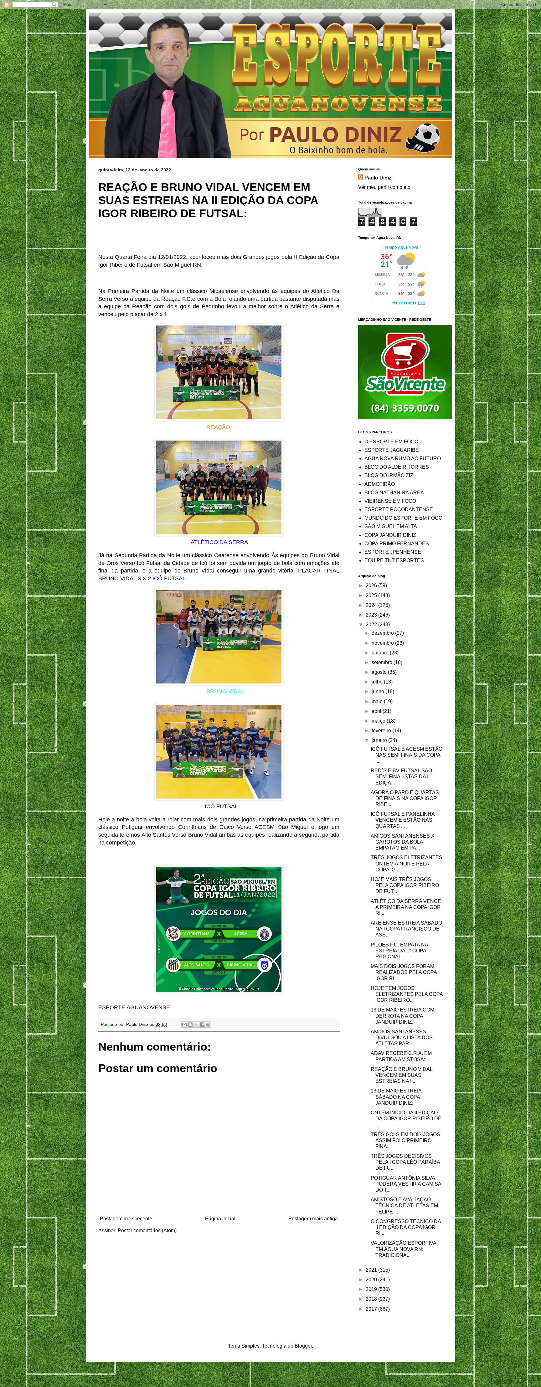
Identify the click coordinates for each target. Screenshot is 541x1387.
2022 (372, 624)
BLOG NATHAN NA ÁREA (394, 492)
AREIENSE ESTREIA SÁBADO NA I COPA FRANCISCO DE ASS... (406, 928)
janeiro (380, 740)
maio (378, 701)
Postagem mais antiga (313, 1218)
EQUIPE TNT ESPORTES (394, 560)
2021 (372, 1270)
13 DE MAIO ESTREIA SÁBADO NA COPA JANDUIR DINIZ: (396, 1096)
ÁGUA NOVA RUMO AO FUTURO (402, 458)
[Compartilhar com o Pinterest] (208, 1024)
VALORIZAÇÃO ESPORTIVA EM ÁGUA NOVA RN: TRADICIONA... (403, 1249)
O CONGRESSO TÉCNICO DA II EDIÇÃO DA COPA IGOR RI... (406, 1227)
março (379, 721)
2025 (372, 595)
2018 (372, 1299)
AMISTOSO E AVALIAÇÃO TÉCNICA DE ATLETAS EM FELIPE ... (404, 1205)
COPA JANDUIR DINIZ (390, 535)
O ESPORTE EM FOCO (391, 441)
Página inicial (220, 1218)
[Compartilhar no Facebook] (202, 1024)
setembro (383, 662)
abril (377, 711)
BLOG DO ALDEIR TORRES (396, 467)
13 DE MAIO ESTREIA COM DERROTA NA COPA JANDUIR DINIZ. (402, 1015)
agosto (380, 672)
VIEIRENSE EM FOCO (390, 501)
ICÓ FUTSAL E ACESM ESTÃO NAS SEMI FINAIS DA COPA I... (406, 755)
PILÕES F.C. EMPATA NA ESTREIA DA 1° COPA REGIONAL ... (399, 950)
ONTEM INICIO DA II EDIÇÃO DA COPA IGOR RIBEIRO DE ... (406, 1118)
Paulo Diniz (377, 177)
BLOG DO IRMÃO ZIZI (389, 475)
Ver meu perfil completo (384, 187)
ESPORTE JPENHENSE (392, 552)
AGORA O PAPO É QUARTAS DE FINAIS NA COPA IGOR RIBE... (405, 798)
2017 (372, 1309)
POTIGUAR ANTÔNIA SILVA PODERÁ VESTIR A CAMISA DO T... (406, 1184)
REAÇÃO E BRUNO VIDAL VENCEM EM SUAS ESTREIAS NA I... (401, 1075)
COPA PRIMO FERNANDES (396, 543)
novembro (383, 643)
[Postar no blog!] (190, 1024)
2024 (372, 605)
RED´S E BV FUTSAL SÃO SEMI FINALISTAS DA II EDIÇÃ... (401, 776)
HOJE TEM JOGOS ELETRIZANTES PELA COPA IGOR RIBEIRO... (407, 994)
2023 (372, 615)
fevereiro (382, 730)
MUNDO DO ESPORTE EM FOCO (403, 518)
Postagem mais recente (126, 1218)
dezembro (383, 633)
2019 (372, 1289)
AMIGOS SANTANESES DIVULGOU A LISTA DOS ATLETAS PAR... (402, 1037)
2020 (372, 1279)
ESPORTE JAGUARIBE (391, 450)
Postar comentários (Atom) (147, 1230)
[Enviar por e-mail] (184, 1024)
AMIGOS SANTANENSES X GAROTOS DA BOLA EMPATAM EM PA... (403, 841)
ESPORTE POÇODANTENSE (398, 509)
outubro (381, 652)
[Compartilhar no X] (196, 1024)
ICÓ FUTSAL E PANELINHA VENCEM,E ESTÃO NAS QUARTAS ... (403, 820)
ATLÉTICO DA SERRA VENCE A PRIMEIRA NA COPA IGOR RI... (406, 907)
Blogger (303, 1346)
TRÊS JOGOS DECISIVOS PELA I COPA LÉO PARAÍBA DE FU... (405, 1162)
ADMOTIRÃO (379, 484)
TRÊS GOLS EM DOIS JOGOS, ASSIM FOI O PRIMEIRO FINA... (406, 1140)
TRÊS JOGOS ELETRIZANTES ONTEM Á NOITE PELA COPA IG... (406, 863)
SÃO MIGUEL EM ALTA (390, 526)
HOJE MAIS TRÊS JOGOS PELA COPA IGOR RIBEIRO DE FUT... (405, 885)
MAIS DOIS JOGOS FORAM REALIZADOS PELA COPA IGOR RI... (404, 972)
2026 (372, 585)
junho (378, 691)
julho (378, 681)
